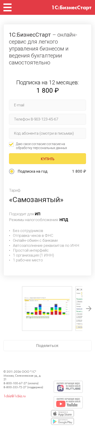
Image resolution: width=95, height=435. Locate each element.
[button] (89, 308)
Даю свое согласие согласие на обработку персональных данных (41, 146)
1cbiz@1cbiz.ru (14, 396)
